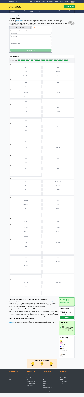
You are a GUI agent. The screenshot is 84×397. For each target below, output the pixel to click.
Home (31, 1)
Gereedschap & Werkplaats (31, 375)
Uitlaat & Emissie (29, 385)
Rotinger (11, 379)
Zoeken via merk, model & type (42, 27)
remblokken (19, 20)
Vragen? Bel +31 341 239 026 (14, 1)
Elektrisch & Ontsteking (30, 381)
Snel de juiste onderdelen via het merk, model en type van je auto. (24, 30)
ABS (10, 374)
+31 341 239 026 (64, 381)
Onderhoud (28, 377)
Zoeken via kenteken (20, 27)
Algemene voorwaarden (47, 387)
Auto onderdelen (37, 1)
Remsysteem (28, 374)
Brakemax (11, 375)
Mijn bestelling (50, 1)
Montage (61, 1)
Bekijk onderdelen (31, 50)
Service (56, 1)
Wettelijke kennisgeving (47, 391)
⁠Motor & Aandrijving (30, 379)
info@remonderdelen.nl (65, 383)
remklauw (11, 322)
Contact (66, 1)
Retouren (43, 1)
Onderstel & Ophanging (30, 383)
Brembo (10, 377)
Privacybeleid (45, 389)
